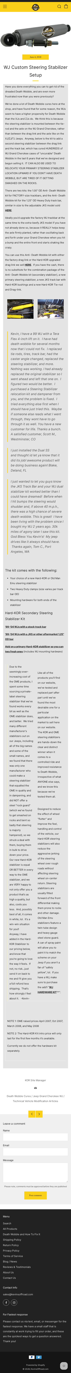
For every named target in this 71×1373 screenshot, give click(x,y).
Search (7, 1223)
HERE (8, 210)
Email (6, 1145)
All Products (10, 1228)
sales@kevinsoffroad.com (18, 1294)
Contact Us (9, 1277)
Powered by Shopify (35, 1365)
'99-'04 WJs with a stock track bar (25, 626)
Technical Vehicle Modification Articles (35, 1101)
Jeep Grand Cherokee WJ (48, 1096)
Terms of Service (13, 1256)
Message (8, 1160)
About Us (8, 1272)
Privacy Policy (11, 1250)
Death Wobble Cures (19, 1096)
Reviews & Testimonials (17, 1267)
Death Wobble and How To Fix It (21, 1234)
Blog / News (10, 1261)
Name (6, 1130)
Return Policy (11, 1245)
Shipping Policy (12, 1239)
